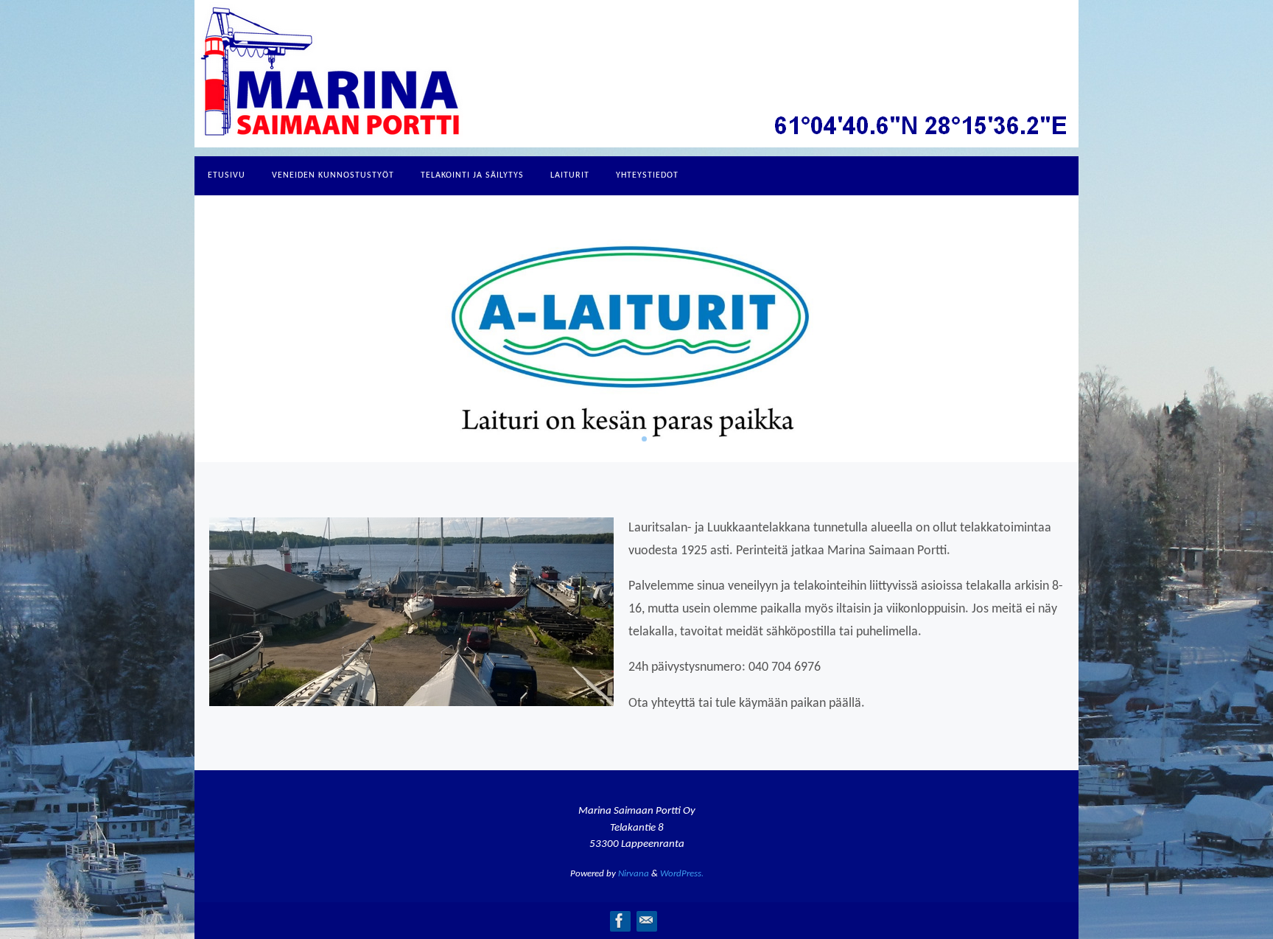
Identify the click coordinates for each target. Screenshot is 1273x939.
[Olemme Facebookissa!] (619, 920)
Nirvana (633, 874)
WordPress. (682, 874)
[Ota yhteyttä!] (646, 920)
